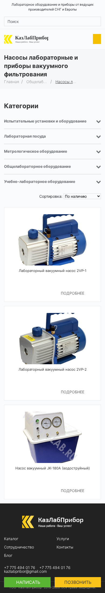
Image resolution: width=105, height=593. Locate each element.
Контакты (65, 547)
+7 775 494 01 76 (19, 568)
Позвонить (77, 582)
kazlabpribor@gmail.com (25, 571)
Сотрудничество (19, 547)
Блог (8, 555)
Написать (27, 582)
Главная (11, 81)
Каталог (11, 539)
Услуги (63, 539)
